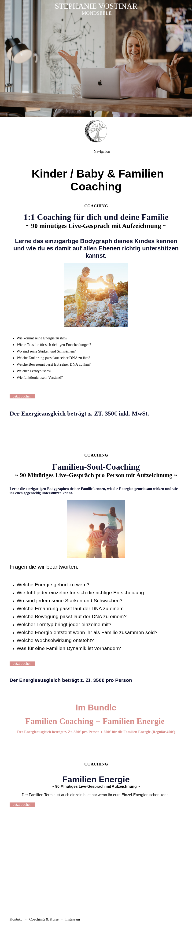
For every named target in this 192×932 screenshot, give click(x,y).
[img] (96, 58)
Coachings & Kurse (44, 919)
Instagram (72, 919)
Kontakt (16, 919)
